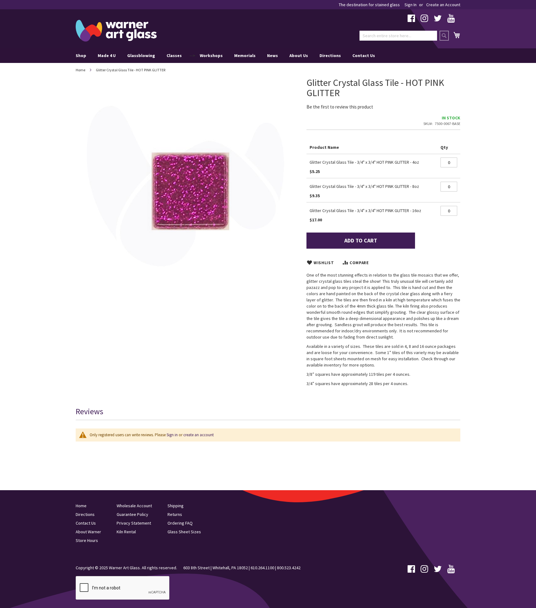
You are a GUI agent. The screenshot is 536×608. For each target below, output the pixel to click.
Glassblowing (141, 55)
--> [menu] (225, 55)
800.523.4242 (289, 567)
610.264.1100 (262, 567)
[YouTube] (451, 20)
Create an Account (443, 4)
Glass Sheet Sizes (184, 532)
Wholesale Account (134, 505)
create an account (198, 434)
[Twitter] (438, 20)
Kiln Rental (126, 532)
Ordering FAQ (180, 523)
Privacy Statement (134, 523)
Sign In (410, 4)
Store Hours (87, 540)
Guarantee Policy (132, 514)
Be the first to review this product (339, 107)
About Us (298, 55)
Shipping (176, 505)
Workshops (211, 55)
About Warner (88, 532)
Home (80, 70)
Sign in (172, 434)
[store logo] (116, 31)
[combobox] (398, 36)
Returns (175, 514)
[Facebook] (411, 20)
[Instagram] (424, 20)
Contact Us (363, 55)
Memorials (245, 55)
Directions (330, 55)
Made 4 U (107, 55)
